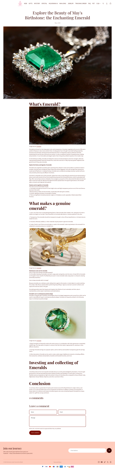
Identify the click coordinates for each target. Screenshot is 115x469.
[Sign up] (109, 450)
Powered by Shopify (18, 462)
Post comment (35, 432)
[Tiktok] (105, 462)
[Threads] (111, 462)
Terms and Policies (57, 462)
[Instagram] (99, 462)
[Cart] (110, 3)
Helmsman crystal (10, 462)
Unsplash (39, 146)
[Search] (103, 3)
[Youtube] (102, 462)
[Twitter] (108, 462)
